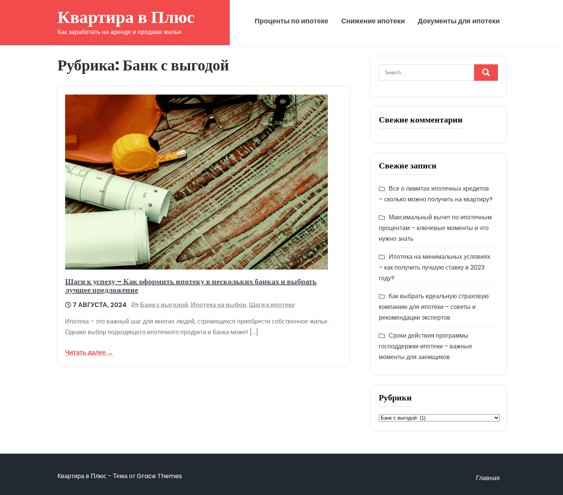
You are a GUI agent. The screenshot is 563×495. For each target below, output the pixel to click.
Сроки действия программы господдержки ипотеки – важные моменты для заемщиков (425, 346)
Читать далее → (89, 352)
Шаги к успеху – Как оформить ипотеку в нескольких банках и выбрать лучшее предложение (191, 285)
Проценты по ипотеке (291, 21)
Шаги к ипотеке (272, 305)
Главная (488, 478)
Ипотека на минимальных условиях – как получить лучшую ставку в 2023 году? (434, 267)
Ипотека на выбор (218, 305)
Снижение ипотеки (373, 21)
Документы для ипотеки (459, 21)
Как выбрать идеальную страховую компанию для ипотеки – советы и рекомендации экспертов (434, 307)
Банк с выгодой (164, 305)
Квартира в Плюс (126, 17)
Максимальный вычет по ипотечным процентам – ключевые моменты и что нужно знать (435, 228)
